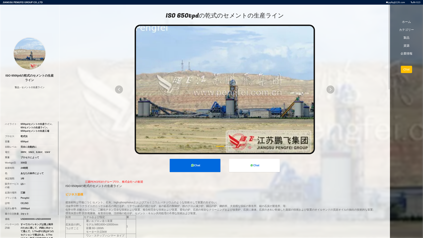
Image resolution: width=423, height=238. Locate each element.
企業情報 (406, 53)
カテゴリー (406, 29)
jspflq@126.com (396, 2)
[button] (119, 89)
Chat (197, 165)
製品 (17, 87)
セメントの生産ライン (33, 87)
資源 (406, 45)
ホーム (406, 21)
